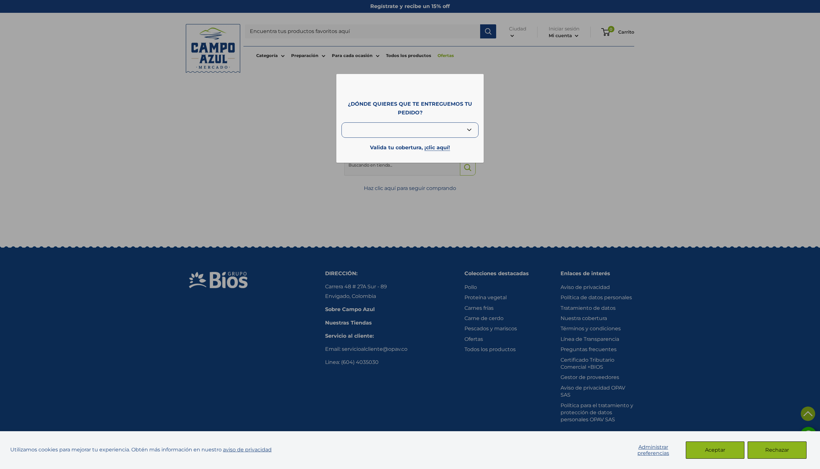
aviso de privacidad (247, 450)
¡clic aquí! (437, 147)
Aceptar (715, 450)
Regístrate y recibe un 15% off (410, 6)
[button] (808, 414)
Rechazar (777, 450)
